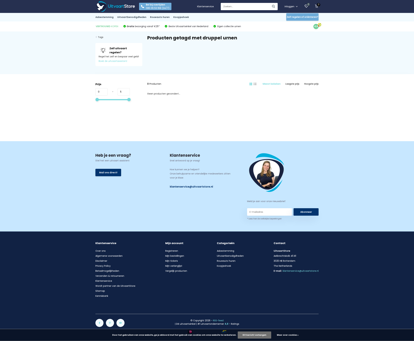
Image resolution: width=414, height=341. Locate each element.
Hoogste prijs (311, 83)
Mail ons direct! (108, 172)
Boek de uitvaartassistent (113, 61)
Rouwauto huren (160, 17)
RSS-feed (218, 320)
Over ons (100, 250)
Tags (100, 37)
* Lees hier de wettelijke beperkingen (264, 218)
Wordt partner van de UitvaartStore (115, 286)
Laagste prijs (292, 83)
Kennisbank (101, 296)
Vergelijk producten (176, 271)
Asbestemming (104, 17)
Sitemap (100, 291)
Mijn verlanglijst (173, 266)
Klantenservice (205, 6)
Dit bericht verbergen (254, 335)
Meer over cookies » (288, 335)
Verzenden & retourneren (109, 276)
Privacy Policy (103, 266)
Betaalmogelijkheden (107, 271)
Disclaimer (101, 260)
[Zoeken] (274, 6)
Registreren (171, 250)
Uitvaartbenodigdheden (131, 17)
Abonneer (306, 212)
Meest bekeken (272, 83)
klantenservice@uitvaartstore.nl (191, 187)
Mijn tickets (171, 260)
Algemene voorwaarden (109, 255)
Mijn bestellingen (174, 255)
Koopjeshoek (181, 17)
